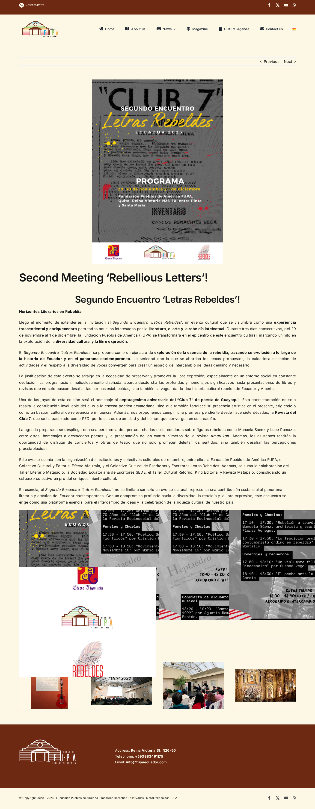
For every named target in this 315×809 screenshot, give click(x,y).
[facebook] (269, 5)
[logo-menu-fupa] (40, 21)
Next (288, 61)
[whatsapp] (294, 5)
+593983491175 (35, 5)
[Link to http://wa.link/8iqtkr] (21, 5)
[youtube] (286, 5)
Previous (271, 61)
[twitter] (277, 5)
